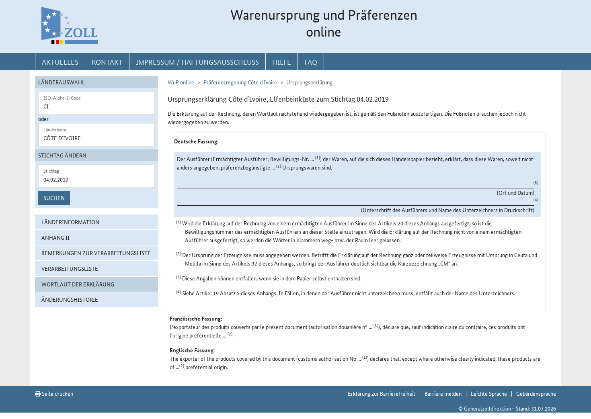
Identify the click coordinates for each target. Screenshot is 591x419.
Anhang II (55, 237)
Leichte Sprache (489, 393)
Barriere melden (443, 393)
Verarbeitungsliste (69, 268)
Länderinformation (70, 222)
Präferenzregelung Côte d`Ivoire (240, 82)
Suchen (54, 198)
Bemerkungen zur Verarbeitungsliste (96, 253)
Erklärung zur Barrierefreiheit (381, 393)
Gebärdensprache (536, 393)
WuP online (181, 82)
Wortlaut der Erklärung (77, 284)
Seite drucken (57, 393)
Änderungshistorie (69, 299)
